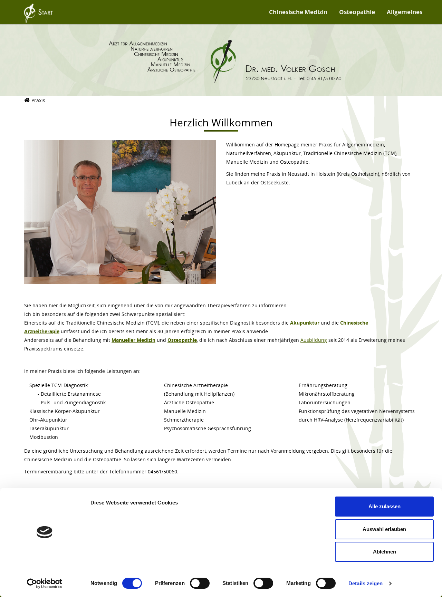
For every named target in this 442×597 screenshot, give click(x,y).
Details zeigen (365, 583)
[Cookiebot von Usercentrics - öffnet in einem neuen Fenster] (45, 583)
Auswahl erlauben (384, 529)
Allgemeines (405, 12)
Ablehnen (384, 552)
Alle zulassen (384, 506)
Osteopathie (357, 12)
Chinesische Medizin (298, 12)
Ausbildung (313, 340)
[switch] (200, 583)
